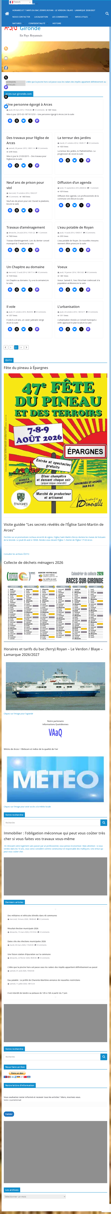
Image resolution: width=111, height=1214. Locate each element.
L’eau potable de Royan (76, 227)
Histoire (57, 23)
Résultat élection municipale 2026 (23, 915)
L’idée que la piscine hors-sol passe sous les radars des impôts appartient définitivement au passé (52, 954)
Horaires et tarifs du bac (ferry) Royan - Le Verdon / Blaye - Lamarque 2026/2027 (53, 10)
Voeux (62, 267)
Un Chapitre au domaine (25, 267)
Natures (16, 23)
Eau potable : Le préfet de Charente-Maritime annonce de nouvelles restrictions (44, 967)
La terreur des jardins (74, 137)
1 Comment (93, 188)
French (16, 2)
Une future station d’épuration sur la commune (29, 941)
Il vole (10, 306)
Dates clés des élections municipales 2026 (27, 928)
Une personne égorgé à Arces (29, 104)
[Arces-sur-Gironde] (55, 42)
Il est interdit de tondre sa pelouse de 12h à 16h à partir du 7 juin (37, 980)
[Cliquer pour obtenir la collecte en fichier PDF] (55, 569)
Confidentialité (37, 23)
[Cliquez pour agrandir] (55, 374)
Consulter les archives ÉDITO (16, 554)
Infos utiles (81, 16)
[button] (36, 4)
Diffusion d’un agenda (74, 182)
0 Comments (40, 110)
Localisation (41, 16)
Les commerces (60, 16)
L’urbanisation (69, 306)
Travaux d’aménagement (25, 227)
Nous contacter (21, 16)
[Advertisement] (55, 876)
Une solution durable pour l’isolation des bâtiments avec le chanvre (38, 993)
